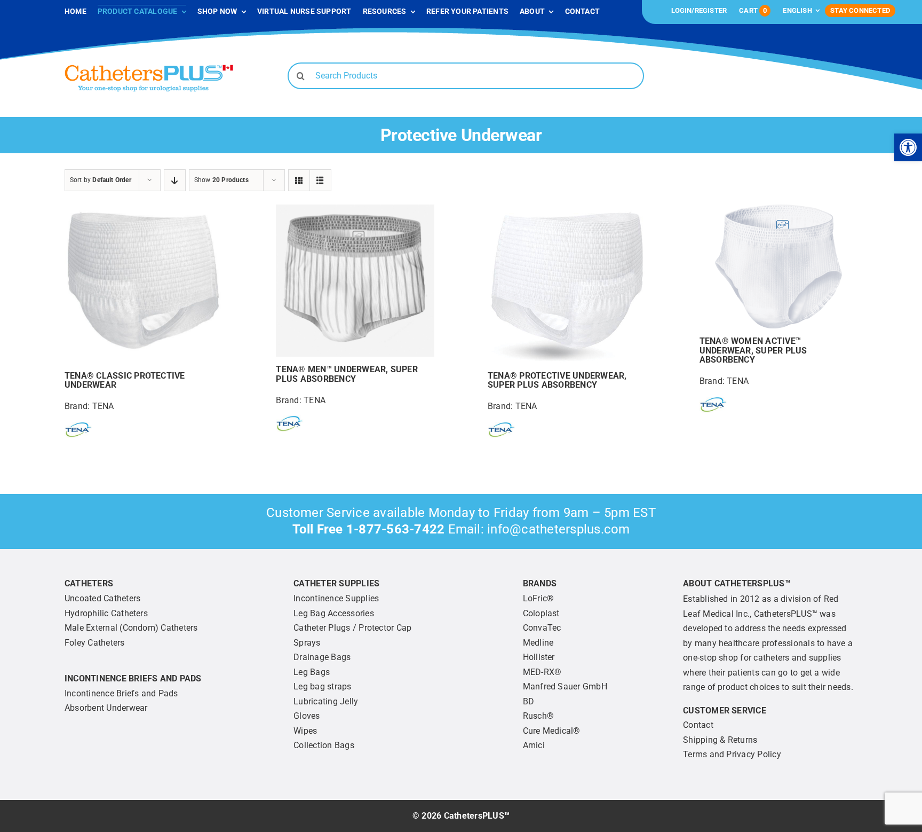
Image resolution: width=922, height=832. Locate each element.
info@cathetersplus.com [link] (558, 529)
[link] (908, 147)
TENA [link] (103, 406)
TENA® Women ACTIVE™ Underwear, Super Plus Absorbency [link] (753, 350)
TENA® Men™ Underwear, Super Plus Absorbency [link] (346, 374)
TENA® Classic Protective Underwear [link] (125, 380)
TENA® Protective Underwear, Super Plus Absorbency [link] (557, 380)
